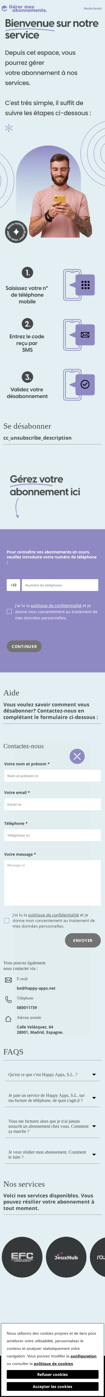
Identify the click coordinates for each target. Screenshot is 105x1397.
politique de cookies (53, 1363)
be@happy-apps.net (36, 988)
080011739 (27, 1007)
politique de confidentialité (56, 605)
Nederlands (93, 8)
